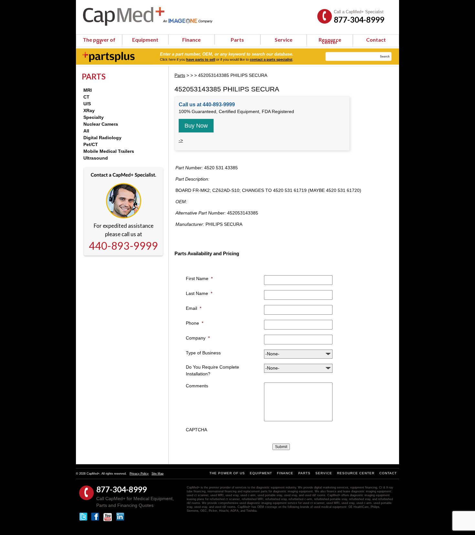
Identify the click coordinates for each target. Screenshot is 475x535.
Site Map (158, 473)
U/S (87, 103)
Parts (237, 40)
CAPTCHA (196, 429)
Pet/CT (90, 144)
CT (86, 97)
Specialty (93, 117)
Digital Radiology (102, 137)
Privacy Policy (139, 473)
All (86, 130)
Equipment (145, 40)
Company (198, 338)
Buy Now (196, 125)
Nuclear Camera (100, 124)
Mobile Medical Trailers (108, 151)
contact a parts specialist (271, 59)
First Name (199, 278)
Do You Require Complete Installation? (212, 370)
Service (283, 40)
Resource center (330, 41)
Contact (376, 40)
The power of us (99, 41)
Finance (191, 40)
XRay (89, 110)
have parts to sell (200, 59)
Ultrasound (95, 158)
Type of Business (203, 352)
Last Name (199, 293)
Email (193, 308)
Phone (194, 323)
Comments (197, 385)
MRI (87, 90)
